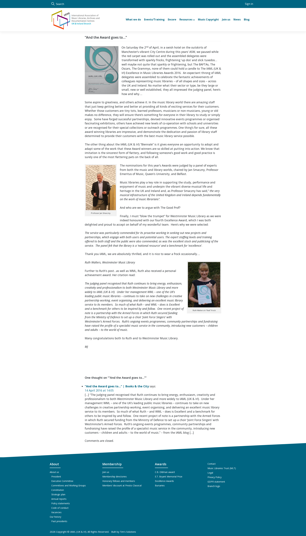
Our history (55, 516)
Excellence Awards (164, 481)
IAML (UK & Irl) (78, 531)
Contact (212, 463)
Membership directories (114, 476)
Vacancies (56, 512)
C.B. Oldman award (165, 472)
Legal (210, 472)
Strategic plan (58, 494)
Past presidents (59, 521)
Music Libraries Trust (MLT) (222, 468)
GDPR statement (216, 481)
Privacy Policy (215, 477)
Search (59, 4)
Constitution (57, 489)
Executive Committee (62, 481)
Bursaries (160, 485)
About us (54, 472)
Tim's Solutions (128, 531)
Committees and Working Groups (68, 485)
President (56, 476)
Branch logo (214, 486)
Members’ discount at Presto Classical (122, 485)
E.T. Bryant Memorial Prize (168, 476)
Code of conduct (60, 507)
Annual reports (58, 498)
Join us (105, 472)
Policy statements (60, 503)
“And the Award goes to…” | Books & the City (117, 386)
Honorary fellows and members (118, 481)
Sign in (249, 4)
